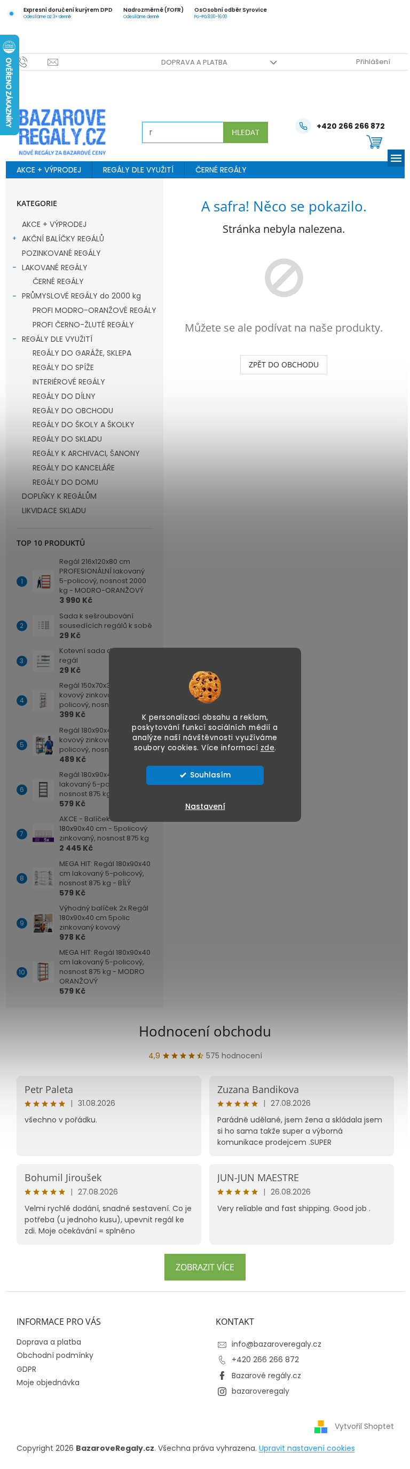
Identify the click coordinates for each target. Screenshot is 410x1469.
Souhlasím (206, 775)
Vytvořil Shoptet (360, 1426)
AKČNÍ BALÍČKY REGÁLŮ (59, 238)
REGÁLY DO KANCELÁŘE (69, 467)
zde (263, 748)
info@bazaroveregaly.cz (273, 1344)
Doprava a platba (190, 62)
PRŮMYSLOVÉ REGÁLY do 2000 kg (77, 295)
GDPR (22, 1369)
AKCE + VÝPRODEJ (50, 224)
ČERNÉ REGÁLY (54, 281)
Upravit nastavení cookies (303, 1448)
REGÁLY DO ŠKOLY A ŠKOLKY (79, 424)
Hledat (241, 132)
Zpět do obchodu (280, 364)
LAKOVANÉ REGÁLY (50, 267)
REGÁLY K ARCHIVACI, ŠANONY (82, 453)
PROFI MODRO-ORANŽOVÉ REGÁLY (90, 310)
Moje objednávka (43, 1382)
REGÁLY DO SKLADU (63, 439)
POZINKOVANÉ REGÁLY (57, 253)
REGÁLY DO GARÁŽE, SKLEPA (77, 353)
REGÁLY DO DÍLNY (59, 396)
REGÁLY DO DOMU (61, 482)
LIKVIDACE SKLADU (50, 510)
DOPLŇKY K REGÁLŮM (55, 496)
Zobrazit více (201, 1267)
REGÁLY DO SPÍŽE (59, 367)
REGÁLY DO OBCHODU (68, 410)
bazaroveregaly (257, 1391)
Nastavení (201, 806)
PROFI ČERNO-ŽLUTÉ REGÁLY (79, 324)
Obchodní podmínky (50, 1355)
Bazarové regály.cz (262, 1375)
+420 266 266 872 (261, 1359)
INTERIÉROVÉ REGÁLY (64, 381)
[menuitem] (45, 169)
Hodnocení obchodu (201, 1031)
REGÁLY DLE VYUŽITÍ (53, 339)
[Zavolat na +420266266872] (28, 62)
